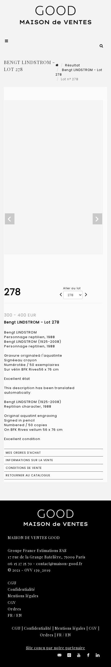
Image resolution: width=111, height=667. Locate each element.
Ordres (14, 609)
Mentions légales (23, 595)
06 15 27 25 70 (20, 563)
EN (19, 615)
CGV (12, 602)
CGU (12, 583)
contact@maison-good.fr (59, 563)
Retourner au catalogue (28, 475)
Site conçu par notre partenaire (55, 647)
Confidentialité (21, 589)
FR (10, 615)
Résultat (72, 65)
